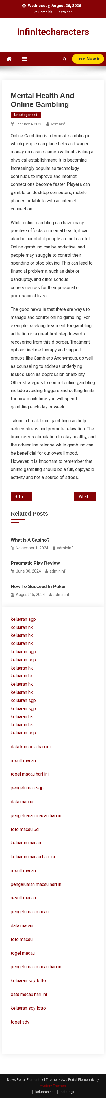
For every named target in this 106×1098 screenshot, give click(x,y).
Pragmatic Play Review (35, 563)
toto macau (22, 939)
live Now (86, 58)
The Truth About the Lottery (25, 496)
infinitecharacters (53, 32)
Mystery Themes (53, 1086)
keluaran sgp (23, 619)
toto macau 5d (25, 829)
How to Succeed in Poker (38, 586)
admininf (58, 124)
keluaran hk (43, 12)
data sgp (65, 12)
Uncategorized (25, 115)
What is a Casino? (30, 540)
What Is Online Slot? (87, 496)
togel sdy (20, 1022)
